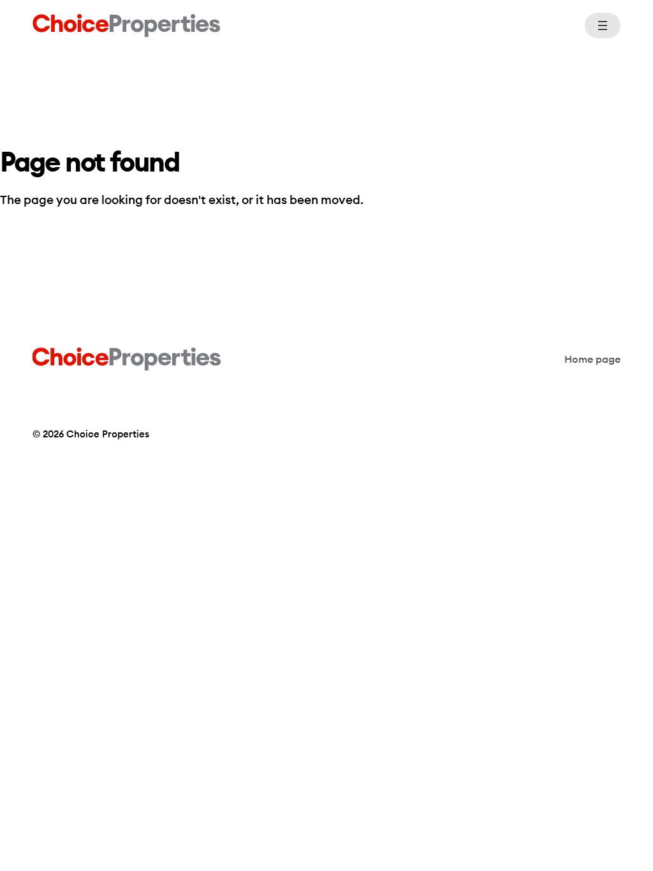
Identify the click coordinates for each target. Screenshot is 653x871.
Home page (592, 359)
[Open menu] (602, 25)
